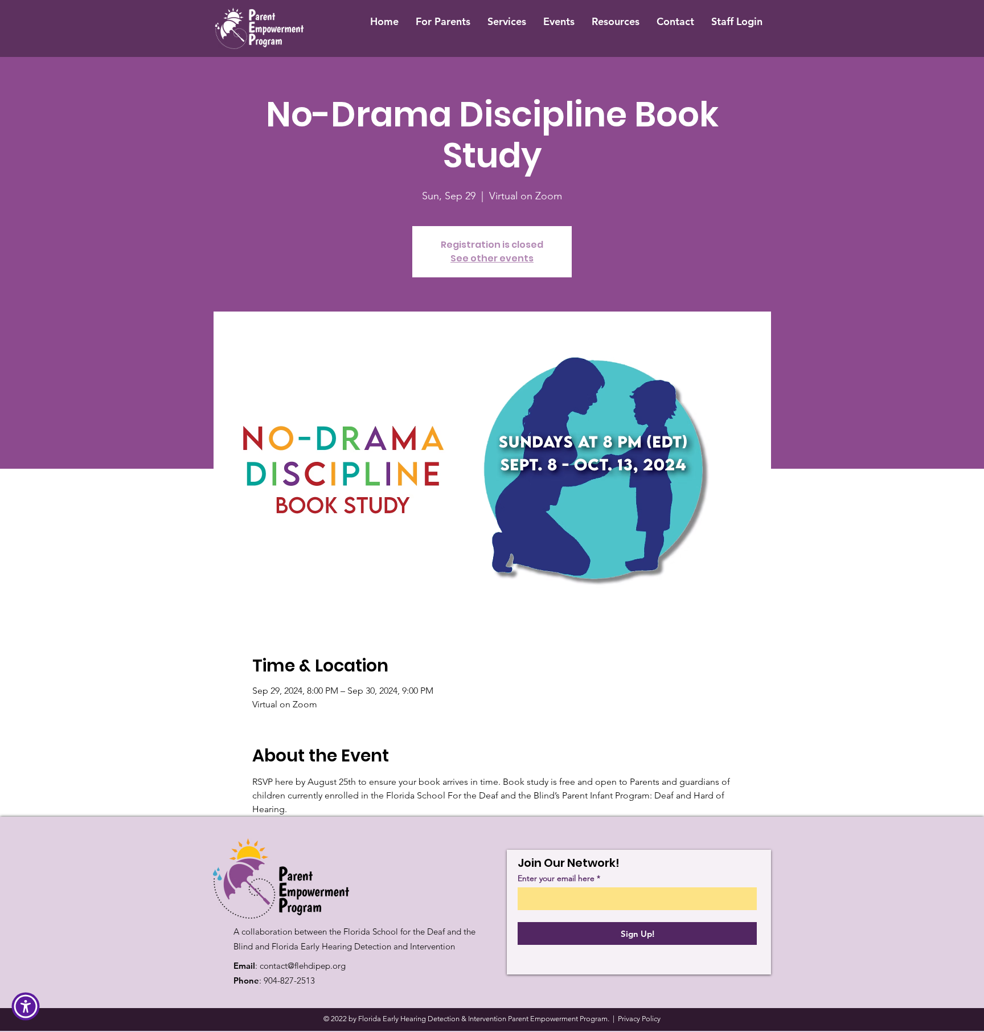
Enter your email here (556, 878)
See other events (492, 258)
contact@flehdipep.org (303, 965)
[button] (25, 1006)
